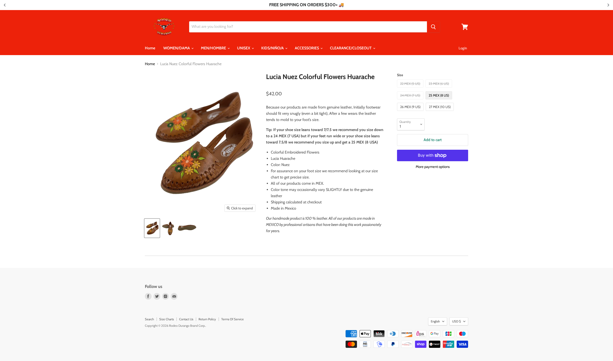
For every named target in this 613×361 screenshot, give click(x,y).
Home (150, 48)
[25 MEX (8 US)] (439, 100)
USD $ (456, 321)
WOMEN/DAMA (177, 48)
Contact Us (186, 319)
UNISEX (244, 48)
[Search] (433, 26)
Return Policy (207, 319)
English (435, 321)
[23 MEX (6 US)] (439, 88)
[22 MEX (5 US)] (411, 88)
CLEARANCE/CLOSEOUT (351, 48)
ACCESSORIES (307, 48)
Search (149, 319)
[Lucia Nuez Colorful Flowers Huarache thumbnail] (152, 228)
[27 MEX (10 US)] (440, 112)
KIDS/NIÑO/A (273, 48)
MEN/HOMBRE (214, 48)
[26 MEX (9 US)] (411, 112)
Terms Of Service (232, 319)
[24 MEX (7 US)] (411, 100)
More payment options (433, 167)
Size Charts (166, 319)
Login (463, 48)
